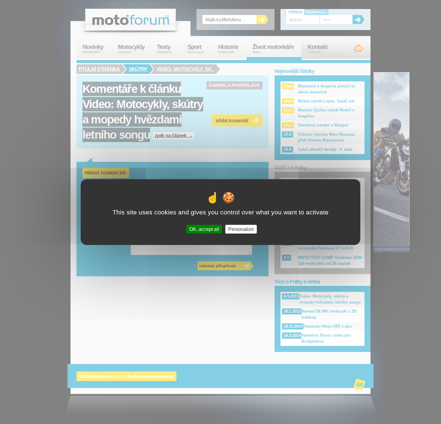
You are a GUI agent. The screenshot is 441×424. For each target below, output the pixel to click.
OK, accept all (204, 229)
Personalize (241, 229)
